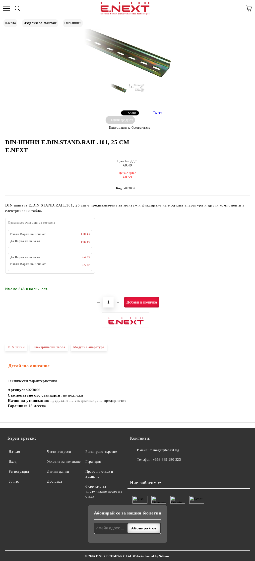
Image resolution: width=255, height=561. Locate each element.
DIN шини (16, 347)
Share (132, 113)
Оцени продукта (122, 120)
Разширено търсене (101, 452)
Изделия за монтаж (40, 23)
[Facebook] (135, 470)
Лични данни (58, 471)
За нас (14, 481)
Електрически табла (49, 347)
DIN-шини (72, 23)
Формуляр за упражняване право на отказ (103, 491)
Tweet (157, 113)
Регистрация (19, 471)
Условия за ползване (64, 461)
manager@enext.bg (164, 450)
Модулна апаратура (89, 347)
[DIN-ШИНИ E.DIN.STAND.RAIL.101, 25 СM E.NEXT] (127, 76)
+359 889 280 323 (167, 459)
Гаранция (93, 461)
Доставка (54, 481)
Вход (12, 461)
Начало (10, 23)
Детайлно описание (29, 365)
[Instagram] (146, 470)
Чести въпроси (59, 452)
